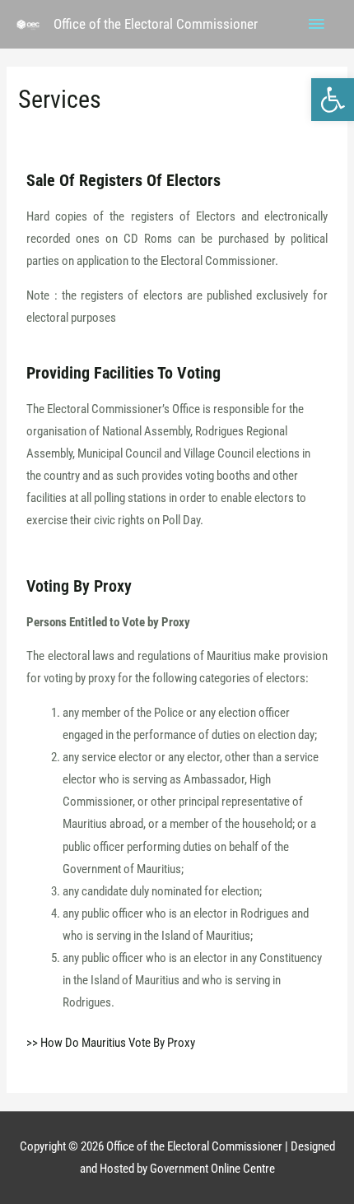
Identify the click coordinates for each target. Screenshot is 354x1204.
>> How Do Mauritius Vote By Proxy (110, 1042)
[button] (332, 99)
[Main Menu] (317, 24)
